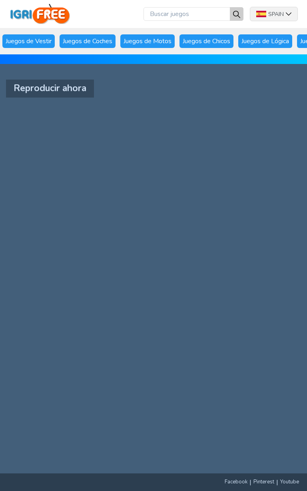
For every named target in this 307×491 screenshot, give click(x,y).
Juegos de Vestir (29, 41)
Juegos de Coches (87, 41)
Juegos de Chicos (206, 41)
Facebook (236, 481)
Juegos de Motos (147, 41)
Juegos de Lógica (265, 41)
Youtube (289, 481)
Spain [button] (276, 14)
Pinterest (263, 481)
